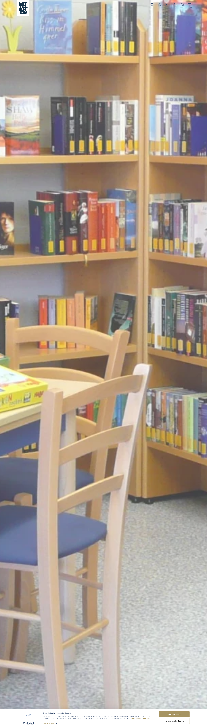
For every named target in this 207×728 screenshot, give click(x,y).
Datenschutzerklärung (140, 718)
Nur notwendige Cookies (174, 721)
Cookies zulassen (174, 714)
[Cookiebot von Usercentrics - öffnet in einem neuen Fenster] (28, 723)
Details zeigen (48, 724)
